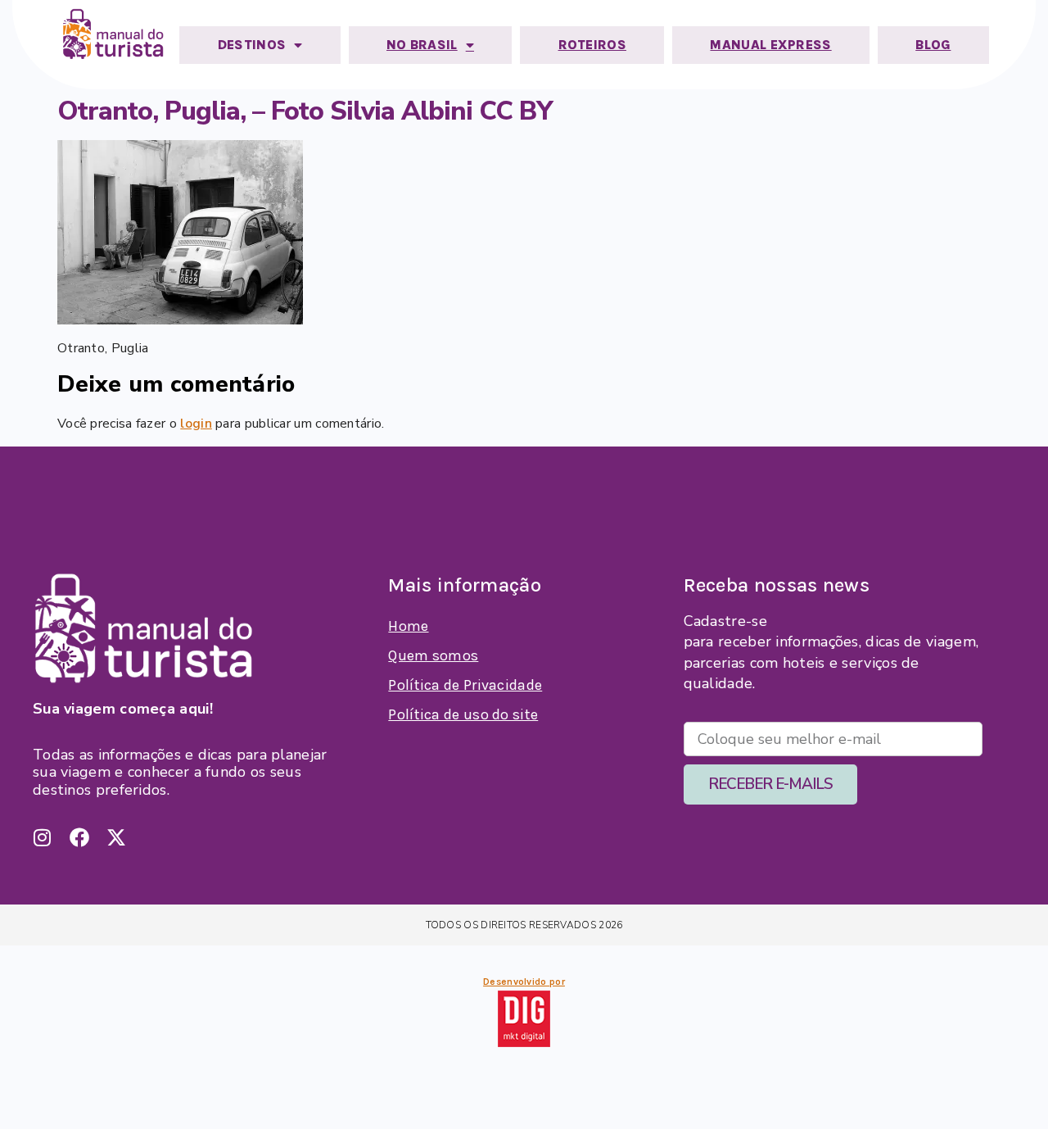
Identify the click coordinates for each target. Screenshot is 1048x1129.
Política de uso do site (463, 714)
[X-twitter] (116, 837)
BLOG (933, 44)
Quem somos (433, 655)
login (196, 424)
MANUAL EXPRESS (770, 44)
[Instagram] (42, 837)
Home (408, 626)
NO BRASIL (422, 44)
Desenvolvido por (524, 981)
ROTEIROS (592, 44)
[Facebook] (79, 837)
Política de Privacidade (465, 685)
